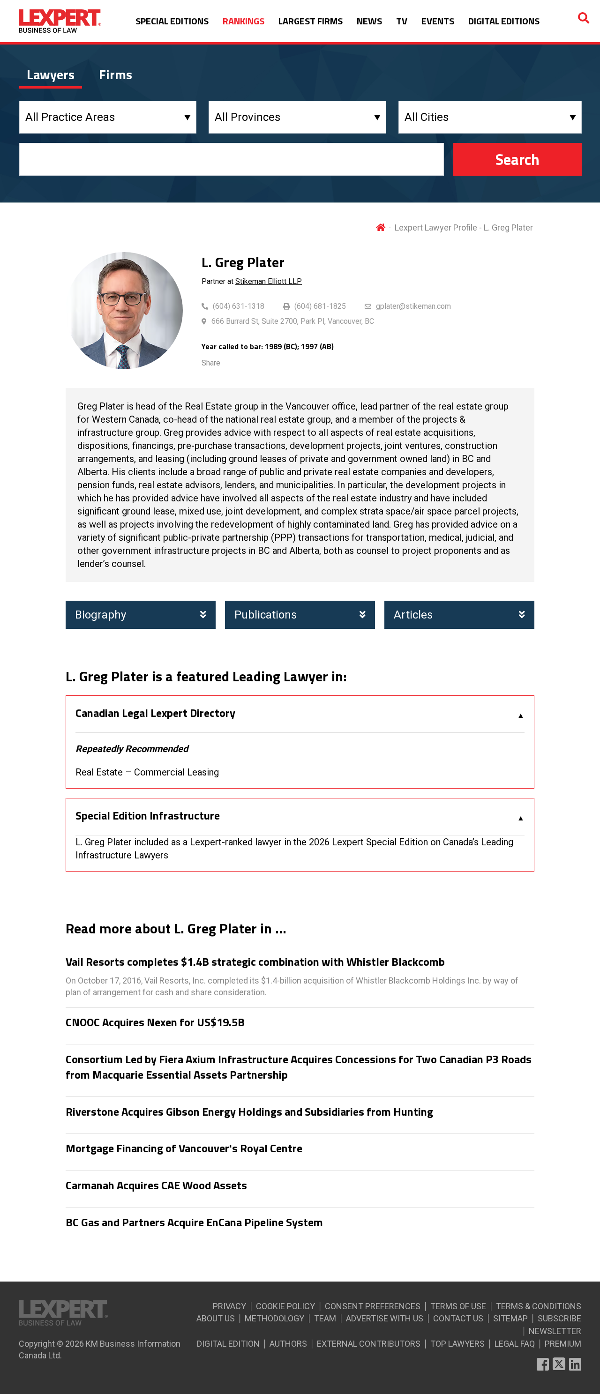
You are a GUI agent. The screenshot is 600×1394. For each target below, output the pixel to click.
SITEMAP (510, 1318)
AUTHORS (288, 1344)
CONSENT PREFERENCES (372, 1306)
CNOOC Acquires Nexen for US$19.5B (155, 1022)
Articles (413, 614)
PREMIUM (563, 1344)
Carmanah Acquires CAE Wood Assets (156, 1185)
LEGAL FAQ (515, 1344)
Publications (265, 614)
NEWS (369, 21)
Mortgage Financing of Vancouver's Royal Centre (184, 1148)
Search (517, 159)
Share (211, 362)
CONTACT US (458, 1318)
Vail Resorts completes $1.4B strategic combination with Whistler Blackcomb (255, 962)
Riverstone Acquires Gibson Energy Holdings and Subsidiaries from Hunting (249, 1112)
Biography (100, 614)
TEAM (325, 1318)
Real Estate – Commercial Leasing (147, 772)
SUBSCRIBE (559, 1318)
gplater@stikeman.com (413, 306)
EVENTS (437, 21)
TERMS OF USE (458, 1306)
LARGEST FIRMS (310, 21)
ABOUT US (215, 1318)
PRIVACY (229, 1306)
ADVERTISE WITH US (384, 1318)
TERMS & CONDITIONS (538, 1306)
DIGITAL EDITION (228, 1344)
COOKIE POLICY (285, 1306)
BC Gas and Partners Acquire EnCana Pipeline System (194, 1222)
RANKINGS (243, 21)
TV (401, 21)
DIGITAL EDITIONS (504, 21)
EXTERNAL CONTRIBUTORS (368, 1344)
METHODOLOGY (274, 1318)
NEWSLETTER (555, 1331)
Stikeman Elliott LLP (268, 281)
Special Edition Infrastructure (147, 816)
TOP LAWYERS (457, 1344)
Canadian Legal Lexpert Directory (155, 713)
